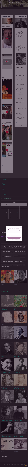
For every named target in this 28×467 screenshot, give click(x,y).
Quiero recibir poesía (14, 237)
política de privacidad (15, 235)
